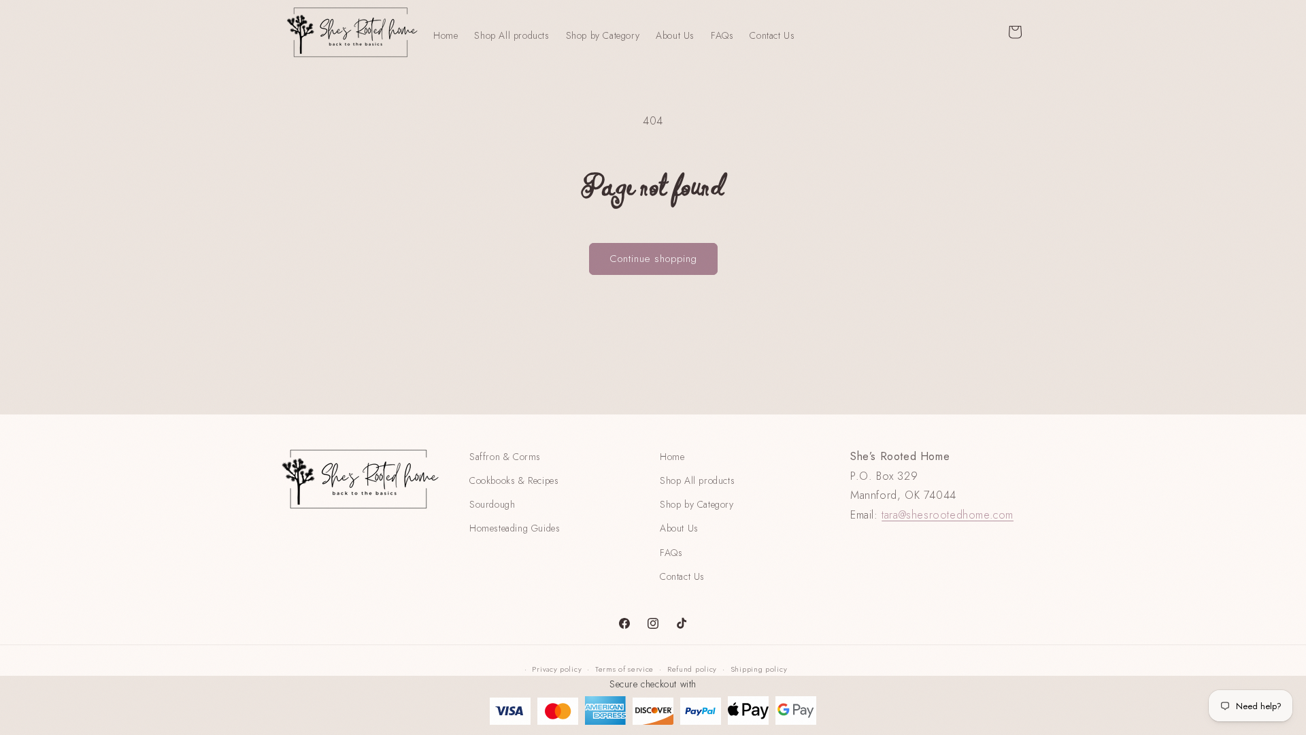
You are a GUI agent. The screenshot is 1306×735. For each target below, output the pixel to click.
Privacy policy (557, 669)
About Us (679, 528)
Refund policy (692, 669)
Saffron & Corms (505, 456)
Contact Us (682, 576)
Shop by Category (697, 504)
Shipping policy (759, 669)
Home (672, 456)
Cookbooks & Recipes (513, 480)
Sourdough (492, 504)
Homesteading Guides (514, 528)
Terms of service (624, 669)
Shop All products (697, 480)
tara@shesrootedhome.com (948, 515)
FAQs (671, 552)
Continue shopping (653, 258)
